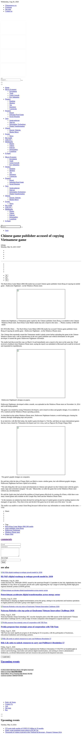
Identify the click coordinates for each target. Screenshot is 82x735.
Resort (11, 113)
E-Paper (8, 153)
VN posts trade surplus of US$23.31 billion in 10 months (24, 728)
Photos (11, 144)
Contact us (8, 11)
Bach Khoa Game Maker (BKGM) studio (19, 526)
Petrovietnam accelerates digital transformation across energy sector (30, 594)
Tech (6, 118)
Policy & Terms (10, 702)
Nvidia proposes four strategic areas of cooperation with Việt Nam (29, 627)
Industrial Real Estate (16, 115)
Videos (11, 146)
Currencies (13, 109)
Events (7, 134)
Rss (6, 710)
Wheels (7, 128)
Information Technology (17, 124)
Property (8, 111)
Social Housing (14, 116)
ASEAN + (8, 140)
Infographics (13, 149)
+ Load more (6, 657)
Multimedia (9, 142)
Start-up (12, 122)
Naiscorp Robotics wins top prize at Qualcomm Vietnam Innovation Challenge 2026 (37, 610)
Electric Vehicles (15, 130)
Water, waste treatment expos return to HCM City (21, 730)
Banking (12, 101)
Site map (8, 9)
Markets (12, 103)
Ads (6, 706)
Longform (12, 151)
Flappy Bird (9, 534)
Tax (10, 105)
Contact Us (9, 704)
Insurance (12, 107)
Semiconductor (14, 120)
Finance (7, 99)
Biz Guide (8, 138)
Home (7, 87)
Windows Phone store (12, 532)
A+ (7, 280)
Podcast (12, 147)
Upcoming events (10, 661)
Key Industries (14, 97)
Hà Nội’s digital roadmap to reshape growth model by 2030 (27, 576)
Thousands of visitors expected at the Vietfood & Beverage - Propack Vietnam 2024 (33, 732)
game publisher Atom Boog (14, 528)
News (11, 136)
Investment (13, 91)
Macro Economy (10, 89)
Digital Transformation (17, 126)
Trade (11, 93)
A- (6, 275)
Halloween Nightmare (12, 530)
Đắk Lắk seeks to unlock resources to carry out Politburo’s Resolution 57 (32, 643)
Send (3, 562)
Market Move (14, 132)
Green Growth (14, 95)
